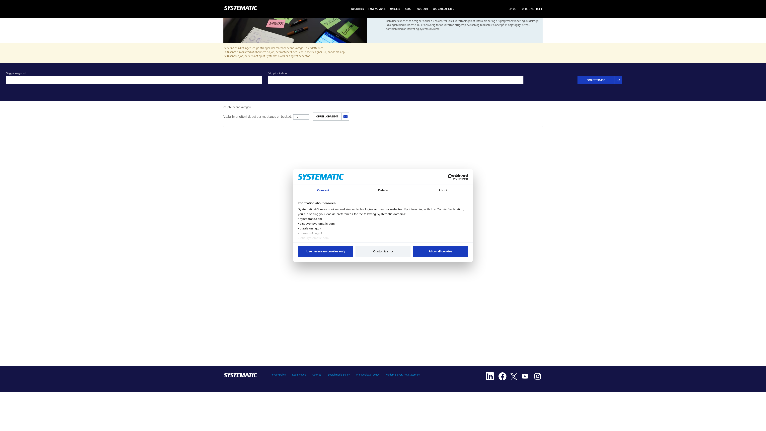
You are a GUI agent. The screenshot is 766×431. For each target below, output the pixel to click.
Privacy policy (278, 374)
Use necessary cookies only (325, 251)
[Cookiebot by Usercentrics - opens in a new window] (450, 177)
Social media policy (339, 374)
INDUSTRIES (357, 9)
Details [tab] (383, 190)
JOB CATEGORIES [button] (442, 9)
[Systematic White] (240, 9)
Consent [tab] (323, 190)
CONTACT (422, 9)
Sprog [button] (513, 9)
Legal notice (299, 374)
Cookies (316, 374)
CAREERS (395, 9)
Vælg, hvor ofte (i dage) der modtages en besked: (257, 117)
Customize (380, 251)
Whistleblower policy (367, 374)
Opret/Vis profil (532, 9)
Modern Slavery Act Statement (403, 374)
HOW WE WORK (377, 9)
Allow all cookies (440, 251)
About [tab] (442, 190)
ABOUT (409, 9)
